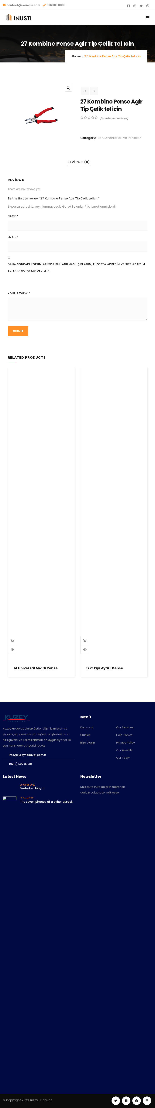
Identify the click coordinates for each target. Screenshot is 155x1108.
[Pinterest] (136, 1100)
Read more (12, 640)
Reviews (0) (79, 162)
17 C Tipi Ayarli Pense (104, 668)
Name (13, 216)
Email (13, 237)
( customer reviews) (114, 118)
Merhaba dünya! (32, 788)
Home (76, 56)
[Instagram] (147, 1100)
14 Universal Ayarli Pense (35, 668)
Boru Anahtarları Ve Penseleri (119, 138)
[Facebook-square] (126, 1100)
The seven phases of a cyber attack (46, 802)
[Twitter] (116, 1100)
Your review (19, 293)
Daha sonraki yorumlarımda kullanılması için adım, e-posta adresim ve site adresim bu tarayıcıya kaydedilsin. (76, 267)
